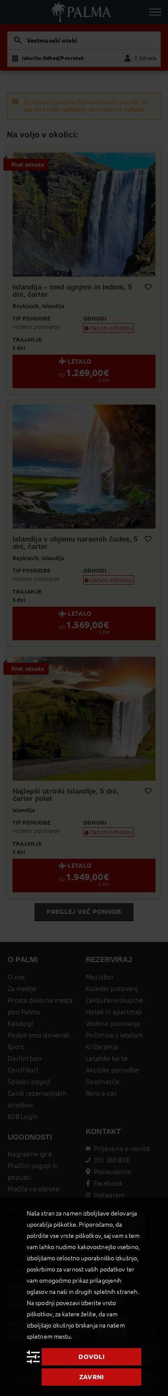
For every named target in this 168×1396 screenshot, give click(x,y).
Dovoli (91, 1356)
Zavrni (91, 1376)
